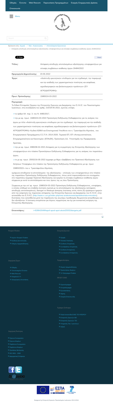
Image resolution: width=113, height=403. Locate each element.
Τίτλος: (15, 64)
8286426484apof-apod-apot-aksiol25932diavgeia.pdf (58, 210)
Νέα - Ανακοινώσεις (36, 46)
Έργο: (15, 78)
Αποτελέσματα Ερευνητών (56, 46)
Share (99, 57)
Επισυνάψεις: (18, 210)
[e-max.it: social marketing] (102, 217)
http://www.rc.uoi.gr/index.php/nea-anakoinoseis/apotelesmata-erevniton (64, 195)
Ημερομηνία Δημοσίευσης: (24, 74)
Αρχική (22, 46)
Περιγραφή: (17, 102)
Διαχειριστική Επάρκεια (17, 356)
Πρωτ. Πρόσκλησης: (21, 96)
